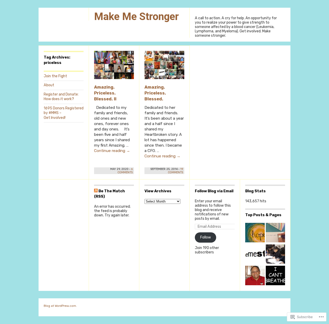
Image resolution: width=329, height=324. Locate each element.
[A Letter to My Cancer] (275, 233)
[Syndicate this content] (96, 191)
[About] (255, 254)
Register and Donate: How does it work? (61, 96)
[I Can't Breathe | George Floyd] (275, 276)
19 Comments (175, 170)
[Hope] (255, 233)
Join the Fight (55, 76)
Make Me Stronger (136, 17)
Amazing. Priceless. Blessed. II (105, 92)
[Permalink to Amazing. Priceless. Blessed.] (164, 67)
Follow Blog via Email (214, 191)
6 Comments (125, 170)
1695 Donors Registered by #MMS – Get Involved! (64, 113)
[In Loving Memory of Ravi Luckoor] (255, 276)
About (49, 85)
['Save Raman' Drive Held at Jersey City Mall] (275, 254)
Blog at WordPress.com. (60, 306)
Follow (205, 237)
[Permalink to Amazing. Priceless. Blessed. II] (114, 67)
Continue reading (112, 150)
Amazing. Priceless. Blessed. (155, 92)
